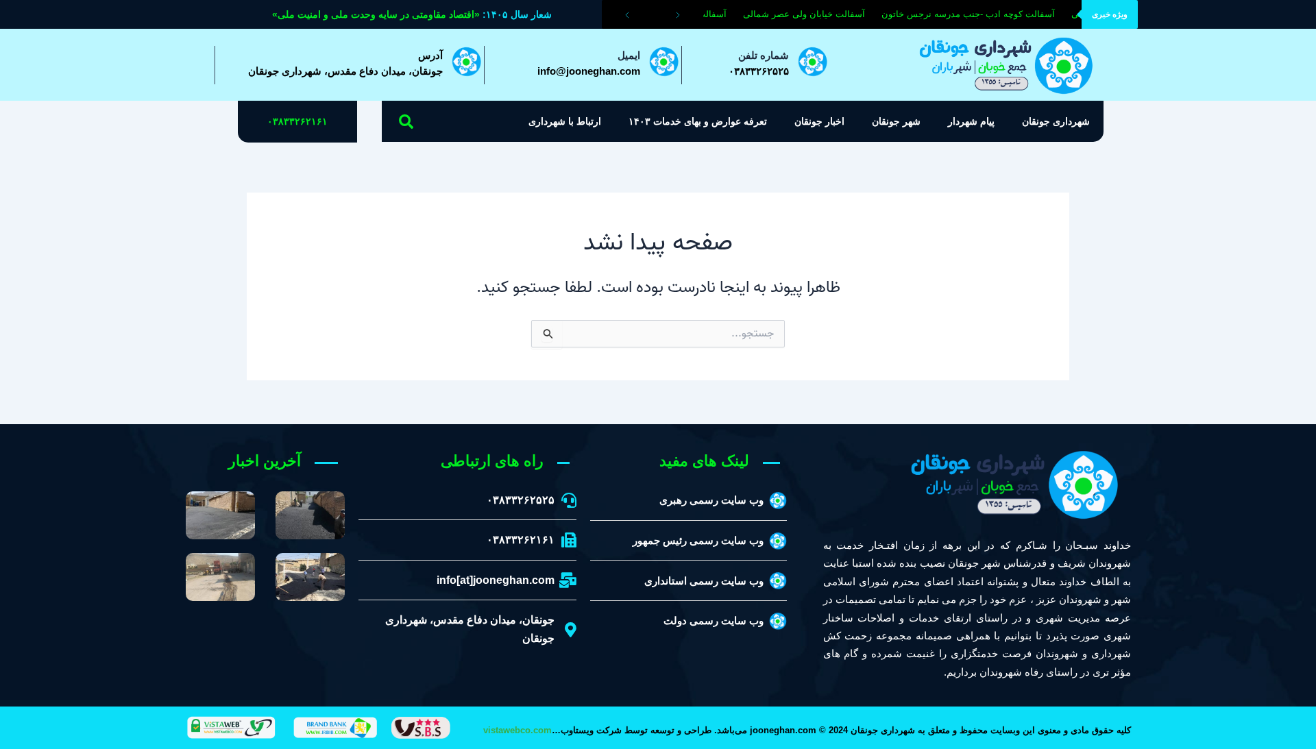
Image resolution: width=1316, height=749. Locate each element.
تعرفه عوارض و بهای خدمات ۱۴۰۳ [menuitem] (698, 121)
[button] (406, 121)
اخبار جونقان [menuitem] (819, 121)
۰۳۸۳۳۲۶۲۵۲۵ (759, 71)
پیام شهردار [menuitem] (971, 121)
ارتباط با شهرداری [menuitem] (564, 121)
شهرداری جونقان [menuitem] (1056, 121)
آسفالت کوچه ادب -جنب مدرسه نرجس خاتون (973, 14)
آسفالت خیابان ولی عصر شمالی (809, 14)
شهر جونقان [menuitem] (896, 121)
